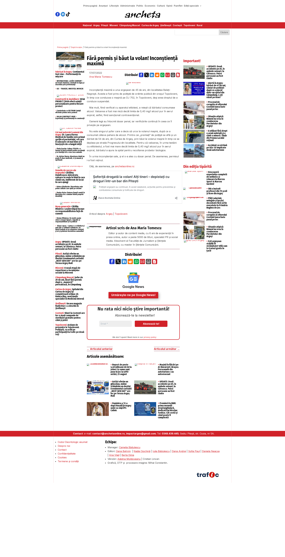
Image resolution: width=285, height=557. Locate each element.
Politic (139, 6)
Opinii (169, 6)
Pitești (104, 25)
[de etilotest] (133, 83)
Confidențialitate (67, 453)
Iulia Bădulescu (161, 451)
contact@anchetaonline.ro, (108, 433)
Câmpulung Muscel (129, 25)
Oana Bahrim (123, 451)
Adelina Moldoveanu (129, 458)
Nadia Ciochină (142, 451)
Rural (199, 25)
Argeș (96, 25)
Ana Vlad (114, 455)
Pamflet (178, 6)
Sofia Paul (194, 451)
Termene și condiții (68, 461)
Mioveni (114, 25)
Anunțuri (103, 6)
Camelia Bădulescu (129, 447)
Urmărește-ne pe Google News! (133, 295)
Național (87, 25)
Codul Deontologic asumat (72, 442)
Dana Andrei (179, 451)
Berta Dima (128, 455)
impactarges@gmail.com (141, 433)
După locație (76, 47)
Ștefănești (165, 25)
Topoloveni (189, 25)
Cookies (62, 457)
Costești (177, 25)
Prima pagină (90, 6)
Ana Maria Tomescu (100, 76)
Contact (62, 449)
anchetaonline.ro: (125, 166)
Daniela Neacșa (211, 451)
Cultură (161, 6)
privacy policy (150, 337)
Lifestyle (114, 6)
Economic (150, 6)
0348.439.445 (170, 433)
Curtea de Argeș (150, 25)
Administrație (127, 6)
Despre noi (64, 445)
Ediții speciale (191, 6)
